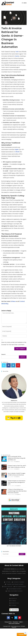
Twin (17, 52)
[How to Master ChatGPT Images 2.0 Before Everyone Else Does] (4, 475)
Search (3, 354)
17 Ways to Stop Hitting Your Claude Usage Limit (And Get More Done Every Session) (17, 491)
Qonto (17, 56)
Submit (22, 554)
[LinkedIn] (13, 365)
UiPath (17, 152)
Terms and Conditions (14, 623)
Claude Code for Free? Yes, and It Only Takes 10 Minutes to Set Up (17, 466)
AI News (13, 301)
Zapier (17, 149)
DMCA (20, 622)
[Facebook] (8, 365)
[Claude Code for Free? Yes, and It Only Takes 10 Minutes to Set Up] (4, 467)
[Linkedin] (15, 617)
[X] (4, 365)
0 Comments (17, 461)
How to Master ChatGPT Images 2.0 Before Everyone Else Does (16, 474)
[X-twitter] (12, 617)
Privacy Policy (8, 622)
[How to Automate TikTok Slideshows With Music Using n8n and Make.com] (4, 459)
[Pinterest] (18, 365)
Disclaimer (15, 622)
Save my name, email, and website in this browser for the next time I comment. (13, 343)
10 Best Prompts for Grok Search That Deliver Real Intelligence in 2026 (16, 482)
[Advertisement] (14, 437)
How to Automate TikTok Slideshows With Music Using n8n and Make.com (16, 458)
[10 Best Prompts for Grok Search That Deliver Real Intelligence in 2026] (4, 483)
